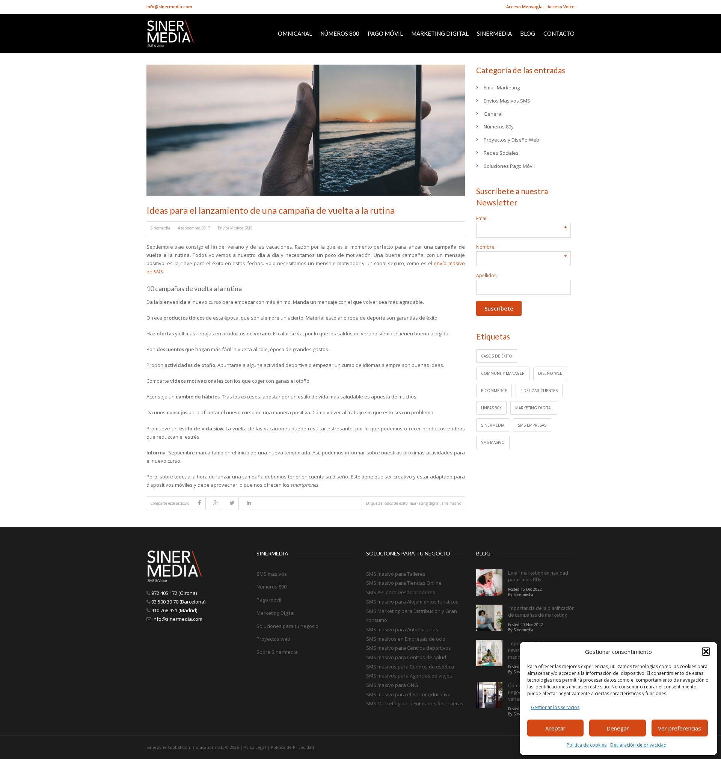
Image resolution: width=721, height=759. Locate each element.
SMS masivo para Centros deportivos (408, 647)
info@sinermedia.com (169, 6)
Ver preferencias (679, 728)
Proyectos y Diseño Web (511, 139)
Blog (527, 33)
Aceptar (555, 728)
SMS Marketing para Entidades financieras (414, 703)
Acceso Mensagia (524, 6)
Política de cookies (586, 745)
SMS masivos (271, 573)
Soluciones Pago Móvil (509, 166)
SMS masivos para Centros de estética (410, 666)
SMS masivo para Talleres (395, 573)
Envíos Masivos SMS (235, 228)
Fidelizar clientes (539, 390)
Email (521, 218)
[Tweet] (234, 503)
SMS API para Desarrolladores (400, 592)
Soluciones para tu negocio (287, 626)
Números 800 (339, 33)
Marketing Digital (440, 33)
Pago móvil (385, 33)
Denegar (617, 728)
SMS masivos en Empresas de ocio (405, 638)
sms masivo (451, 503)
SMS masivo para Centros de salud (406, 657)
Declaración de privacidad (638, 745)
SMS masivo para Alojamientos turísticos (412, 601)
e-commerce (494, 390)
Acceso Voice (561, 6)
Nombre (521, 247)
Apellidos (486, 275)
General (493, 113)
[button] (706, 651)
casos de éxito (396, 503)
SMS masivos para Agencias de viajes (409, 675)
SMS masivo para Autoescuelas (402, 629)
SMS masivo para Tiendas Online (404, 582)
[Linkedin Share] (251, 503)
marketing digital (425, 503)
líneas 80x (491, 407)
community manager (503, 373)
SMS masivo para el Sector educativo (408, 694)
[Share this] (201, 503)
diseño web (550, 373)
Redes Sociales (501, 152)
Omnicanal (295, 33)
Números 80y (499, 126)
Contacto (559, 33)
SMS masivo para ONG (392, 685)
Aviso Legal (255, 747)
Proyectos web (273, 638)
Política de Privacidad (292, 747)
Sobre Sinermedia (277, 652)
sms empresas (532, 425)
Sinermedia (494, 33)
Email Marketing (502, 87)
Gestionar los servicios (555, 707)
